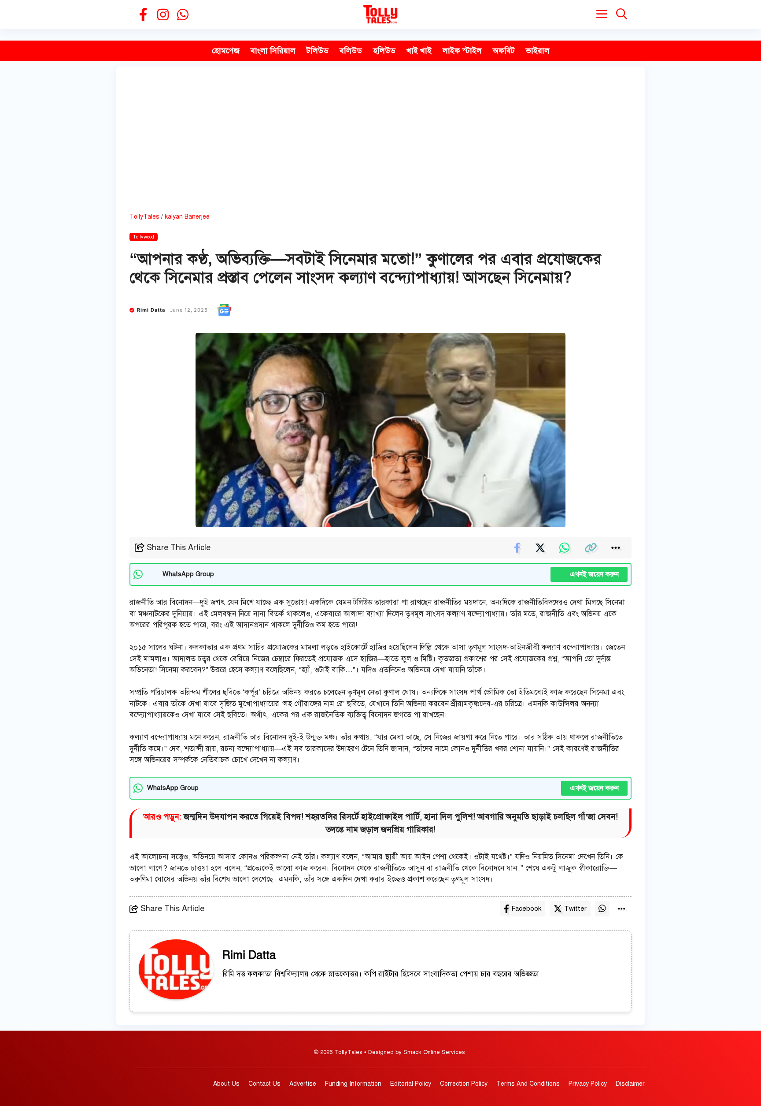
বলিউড (351, 51)
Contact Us (264, 1083)
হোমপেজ (226, 51)
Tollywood (143, 237)
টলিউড (318, 51)
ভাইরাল (538, 51)
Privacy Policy (588, 1083)
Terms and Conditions (528, 1083)
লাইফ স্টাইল (462, 51)
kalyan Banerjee (187, 216)
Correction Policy (464, 1083)
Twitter (575, 908)
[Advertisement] (380, 146)
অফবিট (504, 51)
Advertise (302, 1083)
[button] (622, 14)
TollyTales (144, 216)
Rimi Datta (151, 310)
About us (226, 1083)
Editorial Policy (410, 1083)
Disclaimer (630, 1083)
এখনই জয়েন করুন (589, 574)
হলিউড (384, 51)
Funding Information (353, 1083)
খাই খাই (419, 51)
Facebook (526, 908)
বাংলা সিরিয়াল (273, 51)
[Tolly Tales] (380, 14)
